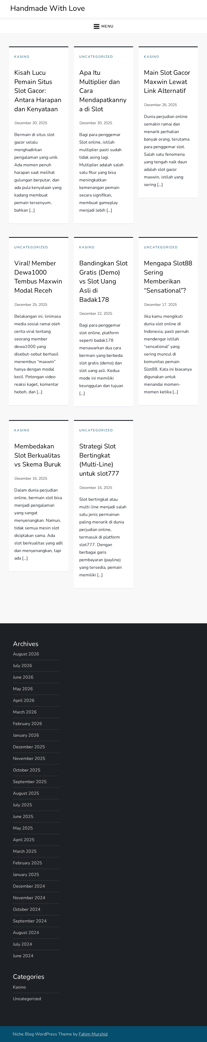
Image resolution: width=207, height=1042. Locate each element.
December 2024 (29, 886)
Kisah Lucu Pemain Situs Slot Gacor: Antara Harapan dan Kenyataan (37, 90)
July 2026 (22, 666)
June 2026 (23, 677)
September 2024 (30, 921)
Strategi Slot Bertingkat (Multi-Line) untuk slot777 (99, 460)
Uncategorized (96, 57)
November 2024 (29, 898)
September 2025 (30, 782)
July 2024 (22, 944)
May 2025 (23, 828)
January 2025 (26, 875)
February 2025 (27, 863)
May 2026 (23, 689)
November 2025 (29, 759)
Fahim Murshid (93, 1034)
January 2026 (26, 735)
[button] (103, 26)
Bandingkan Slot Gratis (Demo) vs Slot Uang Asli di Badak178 (103, 281)
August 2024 (26, 933)
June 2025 (23, 817)
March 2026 (25, 712)
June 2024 (23, 956)
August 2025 (26, 793)
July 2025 (22, 805)
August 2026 (26, 654)
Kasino (22, 57)
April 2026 (23, 700)
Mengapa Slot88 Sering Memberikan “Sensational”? (168, 277)
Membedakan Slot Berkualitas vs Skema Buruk (37, 455)
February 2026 (27, 724)
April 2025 (23, 840)
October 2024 (26, 909)
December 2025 (29, 747)
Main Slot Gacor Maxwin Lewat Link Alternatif (167, 81)
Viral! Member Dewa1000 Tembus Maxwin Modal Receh (38, 277)
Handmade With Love (47, 8)
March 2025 (25, 851)
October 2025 (26, 770)
